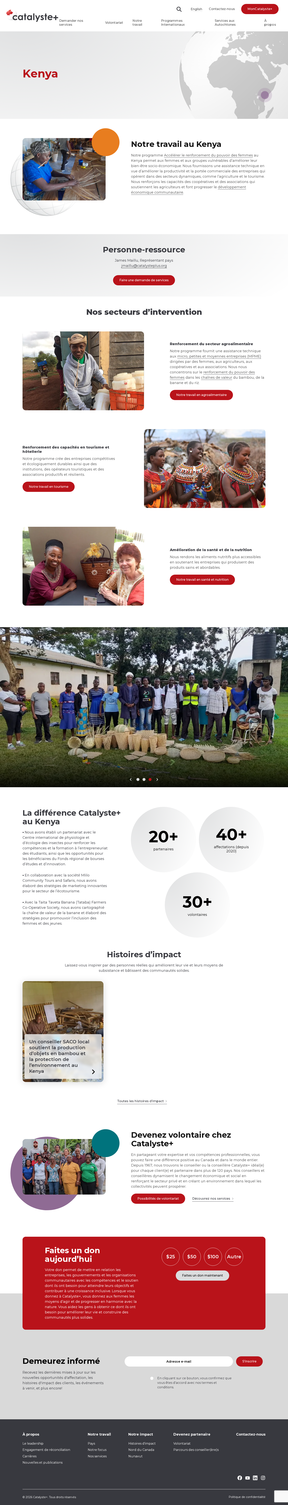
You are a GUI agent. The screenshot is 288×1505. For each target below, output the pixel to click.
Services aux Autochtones (225, 22)
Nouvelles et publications (42, 1462)
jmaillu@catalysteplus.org (144, 266)
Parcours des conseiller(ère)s (196, 1450)
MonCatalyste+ (259, 9)
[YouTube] (247, 1478)
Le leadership (33, 1443)
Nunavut (135, 1456)
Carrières (29, 1456)
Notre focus (97, 1450)
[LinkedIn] (255, 1479)
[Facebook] (239, 1479)
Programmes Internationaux (173, 22)
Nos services (97, 1456)
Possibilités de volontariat (158, 1198)
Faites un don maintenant (202, 1275)
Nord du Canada (141, 1450)
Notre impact (140, 1434)
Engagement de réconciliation (46, 1450)
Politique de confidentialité (247, 1497)
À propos (270, 22)
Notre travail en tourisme (48, 487)
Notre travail (137, 22)
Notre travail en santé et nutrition (202, 579)
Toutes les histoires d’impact (140, 1101)
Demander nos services (71, 22)
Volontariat (114, 23)
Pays (91, 1443)
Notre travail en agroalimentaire (201, 395)
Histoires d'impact (142, 1443)
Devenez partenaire (191, 1434)
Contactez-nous (222, 9)
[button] (130, 779)
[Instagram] (263, 1479)
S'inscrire (249, 1361)
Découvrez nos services (211, 1198)
